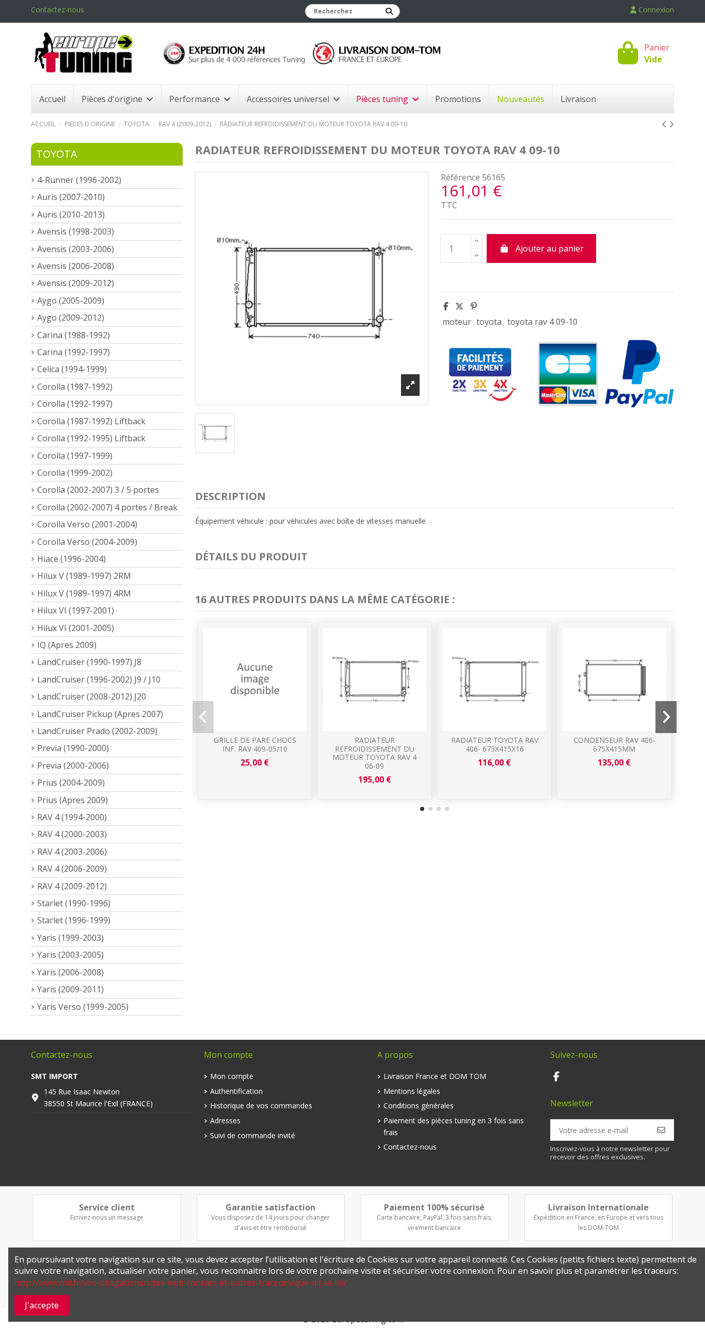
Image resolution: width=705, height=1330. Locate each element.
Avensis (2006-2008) (75, 266)
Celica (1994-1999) (72, 369)
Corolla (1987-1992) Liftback (91, 421)
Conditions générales (418, 1105)
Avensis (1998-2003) (75, 231)
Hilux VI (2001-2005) (75, 628)
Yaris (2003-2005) (70, 954)
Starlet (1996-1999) (73, 920)
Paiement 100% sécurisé (434, 1207)
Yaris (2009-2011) (70, 989)
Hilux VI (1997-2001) (75, 610)
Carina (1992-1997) (73, 352)
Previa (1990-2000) (73, 748)
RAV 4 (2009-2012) (72, 886)
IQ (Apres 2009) (67, 645)
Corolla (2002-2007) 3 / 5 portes (98, 489)
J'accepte (42, 1305)
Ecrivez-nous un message (106, 1217)
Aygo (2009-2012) (70, 317)
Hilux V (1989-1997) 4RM (84, 593)
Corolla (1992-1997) (75, 403)
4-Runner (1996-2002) (79, 180)
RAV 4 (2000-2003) (72, 834)
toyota (489, 321)
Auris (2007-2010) (71, 197)
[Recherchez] (389, 11)
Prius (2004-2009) (71, 782)
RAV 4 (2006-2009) (72, 868)
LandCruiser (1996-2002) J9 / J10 (99, 679)
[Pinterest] (474, 306)
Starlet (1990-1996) (73, 903)
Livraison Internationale (598, 1207)
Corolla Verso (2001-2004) (87, 524)
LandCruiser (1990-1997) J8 (89, 662)
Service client (107, 1207)
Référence (460, 177)
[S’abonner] (661, 1130)
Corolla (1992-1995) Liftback (91, 438)
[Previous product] (665, 124)
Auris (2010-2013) (71, 214)
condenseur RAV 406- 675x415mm (614, 744)
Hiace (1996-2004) (71, 558)
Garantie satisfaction (270, 1207)
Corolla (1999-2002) (75, 472)
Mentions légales (411, 1091)
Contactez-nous (57, 9)
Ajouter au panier (550, 248)
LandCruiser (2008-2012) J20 (91, 696)
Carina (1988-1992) (73, 335)
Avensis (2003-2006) (75, 249)
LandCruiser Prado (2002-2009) (97, 731)
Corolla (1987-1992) (75, 386)
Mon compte (231, 1076)
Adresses (225, 1120)
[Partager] (445, 306)
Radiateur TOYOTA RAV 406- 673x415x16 (494, 744)
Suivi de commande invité (252, 1135)
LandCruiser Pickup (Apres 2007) (100, 714)
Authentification (236, 1091)
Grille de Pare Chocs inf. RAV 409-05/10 (255, 744)
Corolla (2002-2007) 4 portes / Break (107, 507)
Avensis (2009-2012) (75, 283)
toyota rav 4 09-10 (542, 321)
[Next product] (671, 124)
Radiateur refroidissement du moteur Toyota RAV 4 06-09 (374, 753)
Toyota (56, 154)
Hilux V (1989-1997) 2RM (84, 575)
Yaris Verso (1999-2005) (83, 1006)
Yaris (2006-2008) (70, 972)
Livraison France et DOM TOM (434, 1076)
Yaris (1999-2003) (70, 937)
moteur (456, 321)
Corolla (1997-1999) (75, 455)
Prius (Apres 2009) (72, 800)
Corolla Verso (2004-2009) (87, 541)
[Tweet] (459, 306)
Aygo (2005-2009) (70, 300)
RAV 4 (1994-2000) (72, 817)
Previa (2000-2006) (73, 765)
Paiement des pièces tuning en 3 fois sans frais (453, 1126)
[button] (422, 809)
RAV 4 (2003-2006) (72, 851)
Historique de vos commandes (261, 1105)
